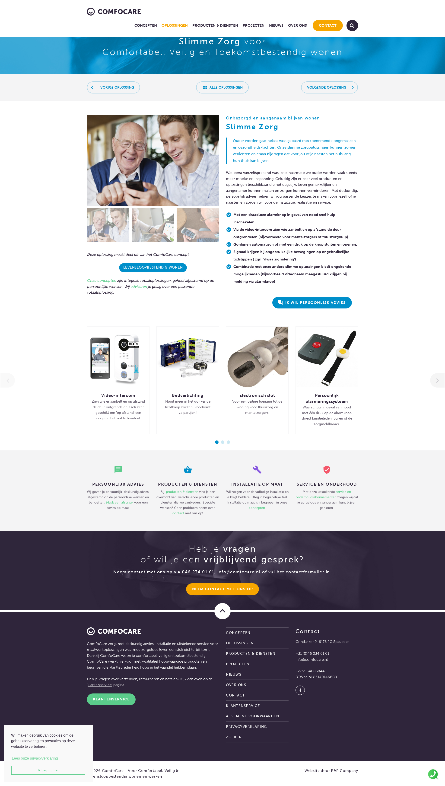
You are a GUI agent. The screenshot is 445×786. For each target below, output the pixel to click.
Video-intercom (118, 395)
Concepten (145, 25)
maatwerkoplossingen (105, 649)
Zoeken (234, 737)
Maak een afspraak (119, 502)
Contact (328, 25)
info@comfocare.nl (239, 571)
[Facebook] (300, 690)
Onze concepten (101, 280)
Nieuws (276, 25)
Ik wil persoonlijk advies (311, 302)
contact (178, 513)
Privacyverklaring (246, 727)
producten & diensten (182, 492)
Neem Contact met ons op (222, 589)
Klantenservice (111, 699)
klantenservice (100, 685)
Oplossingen (175, 25)
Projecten (253, 25)
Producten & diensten (215, 25)
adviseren (138, 286)
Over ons (297, 25)
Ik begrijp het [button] (48, 770)
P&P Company (344, 770)
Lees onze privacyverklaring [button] (35, 758)
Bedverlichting (187, 395)
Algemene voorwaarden (252, 716)
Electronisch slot (257, 395)
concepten (257, 508)
